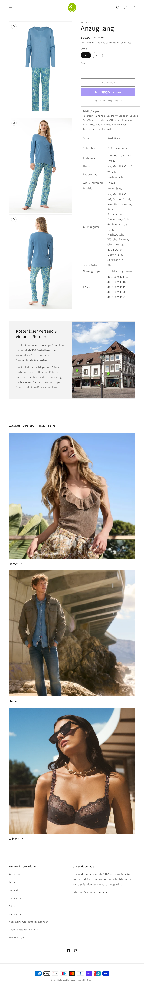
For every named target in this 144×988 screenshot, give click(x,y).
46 (97, 55)
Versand (96, 42)
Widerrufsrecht (17, 937)
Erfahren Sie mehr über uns (90, 892)
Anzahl (84, 63)
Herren (14, 701)
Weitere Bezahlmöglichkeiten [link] (108, 100)
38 (85, 55)
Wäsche (14, 839)
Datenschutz (16, 913)
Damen (14, 564)
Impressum (15, 898)
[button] (10, 7)
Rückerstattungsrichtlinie (23, 929)
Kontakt (13, 890)
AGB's (12, 906)
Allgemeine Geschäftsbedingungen (28, 921)
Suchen (13, 882)
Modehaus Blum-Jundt (66, 980)
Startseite (14, 874)
